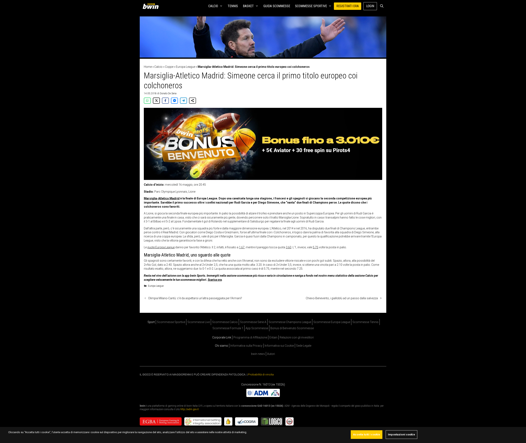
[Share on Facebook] (165, 101)
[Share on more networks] (192, 101)
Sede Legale (303, 345)
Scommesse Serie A (253, 322)
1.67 (242, 247)
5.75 (315, 247)
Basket (248, 6)
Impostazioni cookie (401, 434)
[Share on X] (156, 101)
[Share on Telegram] (183, 101)
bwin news (258, 354)
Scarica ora (215, 279)
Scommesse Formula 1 (227, 328)
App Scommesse (257, 328)
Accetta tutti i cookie (366, 434)
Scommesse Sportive (311, 6)
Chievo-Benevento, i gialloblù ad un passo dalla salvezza (342, 298)
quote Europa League (161, 247)
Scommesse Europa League (331, 322)
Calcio (213, 6)
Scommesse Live (198, 322)
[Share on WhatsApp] (147, 101)
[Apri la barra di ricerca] (381, 6)
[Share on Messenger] (174, 101)
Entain (273, 337)
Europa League (185, 66)
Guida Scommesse (276, 6)
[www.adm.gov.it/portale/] (263, 396)
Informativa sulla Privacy (246, 345)
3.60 (288, 247)
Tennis (233, 6)
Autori (271, 354)
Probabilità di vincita (261, 374)
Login (370, 6)
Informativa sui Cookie (279, 345)
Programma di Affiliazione (250, 337)
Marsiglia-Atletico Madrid (162, 198)
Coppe (169, 66)
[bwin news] (152, 6)
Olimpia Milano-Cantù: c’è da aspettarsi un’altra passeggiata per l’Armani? (195, 298)
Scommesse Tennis (365, 322)
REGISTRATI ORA (347, 6)
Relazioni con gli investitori (297, 337)
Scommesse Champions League (290, 322)
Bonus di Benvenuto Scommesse (292, 328)
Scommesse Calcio (225, 322)
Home (148, 66)
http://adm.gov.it (189, 409)
